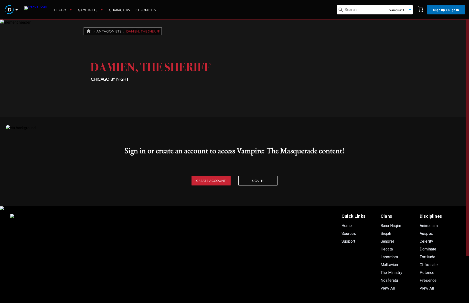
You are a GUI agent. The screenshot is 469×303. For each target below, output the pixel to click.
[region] (234, 161)
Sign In (258, 180)
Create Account (211, 180)
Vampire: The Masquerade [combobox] (401, 10)
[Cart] (420, 10)
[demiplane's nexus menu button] (12, 9)
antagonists (108, 31)
